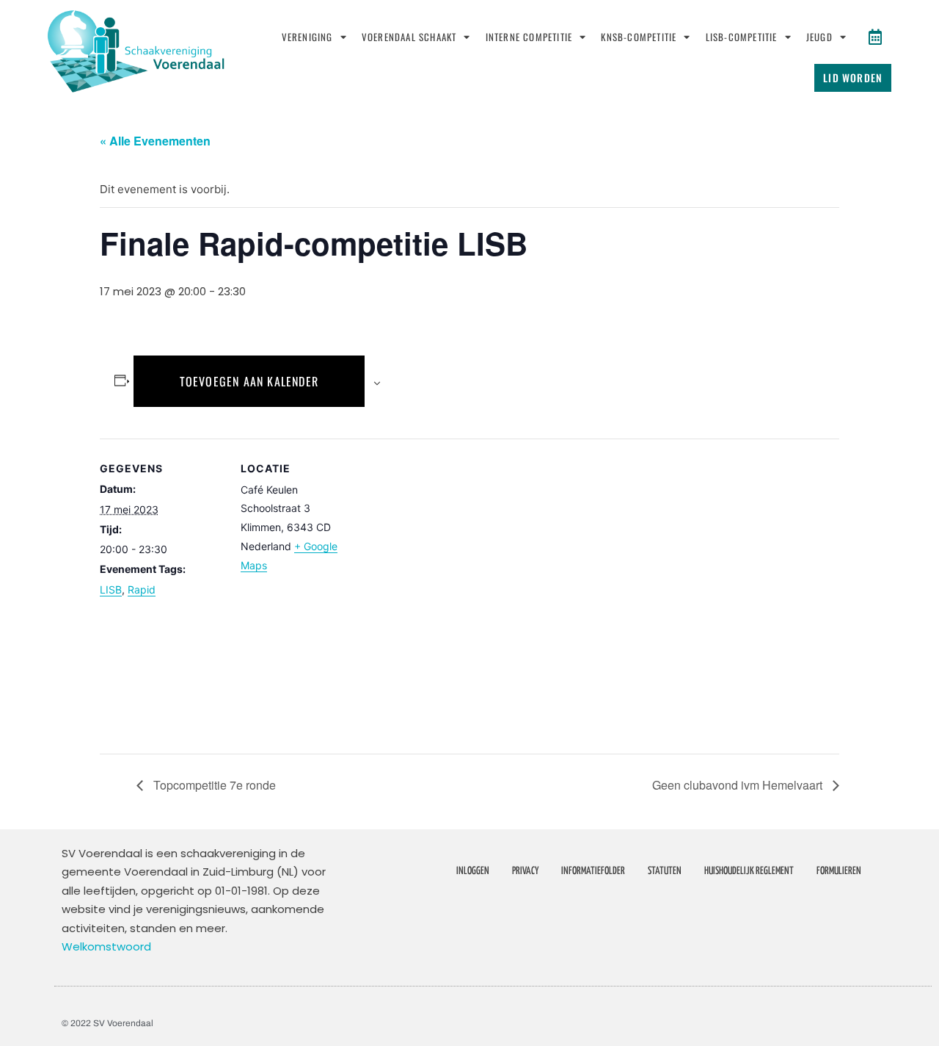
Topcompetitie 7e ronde (213, 784)
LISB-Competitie (742, 36)
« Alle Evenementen (155, 140)
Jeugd (819, 36)
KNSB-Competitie (638, 36)
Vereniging (307, 36)
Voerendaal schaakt (409, 36)
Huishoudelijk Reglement (749, 871)
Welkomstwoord (106, 946)
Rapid (142, 589)
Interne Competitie (529, 36)
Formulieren (838, 871)
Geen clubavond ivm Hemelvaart (738, 784)
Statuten (665, 871)
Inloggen (472, 871)
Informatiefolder (593, 871)
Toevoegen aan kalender (249, 381)
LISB (111, 589)
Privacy (525, 871)
